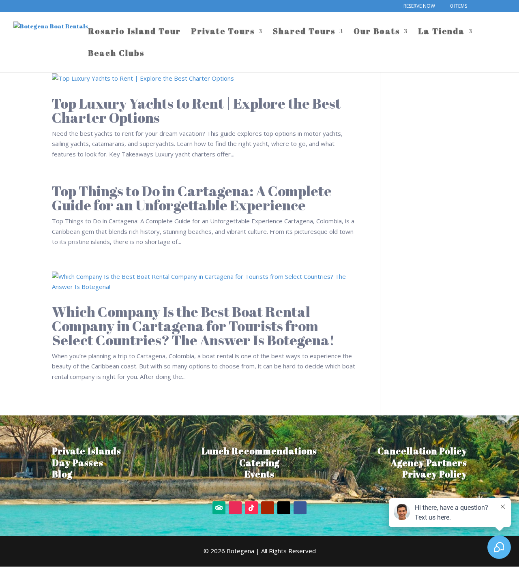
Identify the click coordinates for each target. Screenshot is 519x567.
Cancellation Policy (422, 451)
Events (259, 474)
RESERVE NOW (419, 6)
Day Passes (77, 463)
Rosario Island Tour (134, 32)
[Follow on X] (283, 507)
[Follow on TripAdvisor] (218, 507)
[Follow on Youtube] (267, 507)
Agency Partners (429, 463)
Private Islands (86, 451)
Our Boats (377, 32)
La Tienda (441, 32)
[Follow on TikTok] (251, 507)
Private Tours (223, 32)
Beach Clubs (116, 54)
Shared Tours (304, 32)
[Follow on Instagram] (235, 507)
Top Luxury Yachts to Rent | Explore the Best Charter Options (196, 110)
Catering (259, 463)
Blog (62, 474)
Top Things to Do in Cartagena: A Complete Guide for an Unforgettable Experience (192, 197)
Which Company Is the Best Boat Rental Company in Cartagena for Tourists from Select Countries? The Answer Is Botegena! (193, 325)
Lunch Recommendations (259, 451)
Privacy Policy (434, 474)
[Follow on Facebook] (300, 507)
